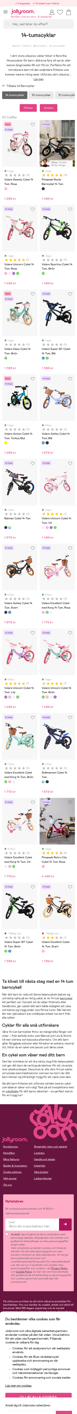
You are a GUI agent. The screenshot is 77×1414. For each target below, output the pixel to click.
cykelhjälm (12, 1091)
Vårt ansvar (10, 1178)
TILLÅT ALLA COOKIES (38, 1397)
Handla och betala (44, 1159)
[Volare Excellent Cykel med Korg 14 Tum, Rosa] (43, 612)
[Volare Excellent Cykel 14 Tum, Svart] (43, 951)
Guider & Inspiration (15, 1165)
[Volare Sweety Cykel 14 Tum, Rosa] (5, 188)
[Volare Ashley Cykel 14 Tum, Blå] (43, 442)
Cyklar (26, 45)
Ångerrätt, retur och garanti (50, 1146)
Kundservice (10, 1146)
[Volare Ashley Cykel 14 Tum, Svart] (47, 442)
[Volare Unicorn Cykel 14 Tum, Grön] (17, 273)
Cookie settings (12, 1172)
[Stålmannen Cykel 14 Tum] (9, 527)
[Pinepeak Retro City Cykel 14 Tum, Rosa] (43, 866)
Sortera (48, 108)
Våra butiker (41, 1172)
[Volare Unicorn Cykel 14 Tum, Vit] (9, 273)
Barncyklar (39, 45)
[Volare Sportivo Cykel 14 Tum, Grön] (43, 273)
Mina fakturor (11, 1159)
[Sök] (7, 23)
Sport (15, 45)
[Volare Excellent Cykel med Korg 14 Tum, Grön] (47, 612)
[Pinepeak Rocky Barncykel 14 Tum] (43, 188)
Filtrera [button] (28, 108)
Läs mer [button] (39, 79)
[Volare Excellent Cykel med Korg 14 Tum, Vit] (51, 612)
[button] (5, 11)
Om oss (7, 1184)
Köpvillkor (9, 1153)
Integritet (39, 1165)
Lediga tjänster (43, 1178)
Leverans (39, 1153)
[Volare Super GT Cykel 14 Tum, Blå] (43, 358)
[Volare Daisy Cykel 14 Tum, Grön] (5, 358)
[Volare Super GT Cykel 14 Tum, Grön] (47, 358)
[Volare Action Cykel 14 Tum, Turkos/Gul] (5, 442)
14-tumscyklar (57, 45)
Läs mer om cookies (18, 1385)
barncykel (66, 998)
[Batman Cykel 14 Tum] (5, 527)
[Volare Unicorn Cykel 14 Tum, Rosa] (5, 273)
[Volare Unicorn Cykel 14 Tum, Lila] (13, 273)
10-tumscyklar (41, 95)
